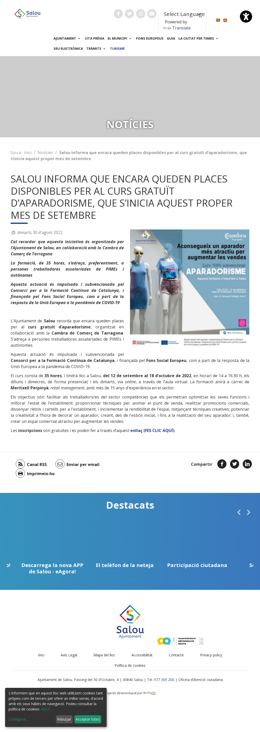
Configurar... (18, 719)
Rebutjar (64, 719)
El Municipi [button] (118, 38)
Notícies (45, 152)
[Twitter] (234, 464)
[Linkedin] (247, 464)
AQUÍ (45, 709)
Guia (171, 38)
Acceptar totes (88, 719)
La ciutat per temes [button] (196, 38)
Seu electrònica (68, 48)
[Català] (218, 19)
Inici (27, 152)
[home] (27, 13)
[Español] (225, 19)
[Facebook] (221, 464)
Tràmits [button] (94, 48)
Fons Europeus (150, 38)
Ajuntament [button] (65, 38)
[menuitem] (218, 19)
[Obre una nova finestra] (118, 13)
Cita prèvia (94, 38)
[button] (238, 512)
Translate (181, 28)
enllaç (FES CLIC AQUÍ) (152, 430)
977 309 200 (164, 679)
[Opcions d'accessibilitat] (246, 16)
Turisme (117, 48)
